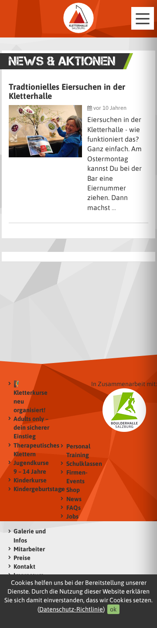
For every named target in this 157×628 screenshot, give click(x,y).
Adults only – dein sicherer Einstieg (31, 427)
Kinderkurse (30, 480)
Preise (22, 557)
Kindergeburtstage (33, 488)
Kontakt (24, 566)
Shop (73, 489)
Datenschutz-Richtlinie (71, 609)
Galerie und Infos (30, 535)
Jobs (72, 516)
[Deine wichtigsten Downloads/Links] (78, 18)
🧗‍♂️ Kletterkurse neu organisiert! (31, 397)
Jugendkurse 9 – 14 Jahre (31, 467)
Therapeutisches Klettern (33, 450)
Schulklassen (84, 463)
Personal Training (78, 450)
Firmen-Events (77, 477)
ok (113, 609)
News (74, 499)
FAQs (73, 507)
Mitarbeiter (29, 549)
